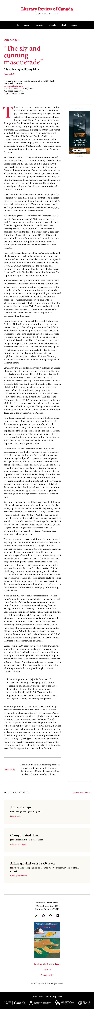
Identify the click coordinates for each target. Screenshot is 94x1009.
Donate (52, 25)
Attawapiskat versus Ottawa (32, 864)
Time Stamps (21, 807)
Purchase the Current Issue (47, 964)
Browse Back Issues (81, 793)
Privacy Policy (47, 975)
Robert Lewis (15, 817)
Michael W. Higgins (18, 845)
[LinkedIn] (57, 915)
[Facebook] (50, 915)
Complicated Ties (24, 835)
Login (74, 25)
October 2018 (12, 40)
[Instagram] (43, 915)
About (27, 25)
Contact (39, 25)
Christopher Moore (18, 876)
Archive (47, 970)
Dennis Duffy (9, 74)
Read (63, 25)
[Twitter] (36, 915)
